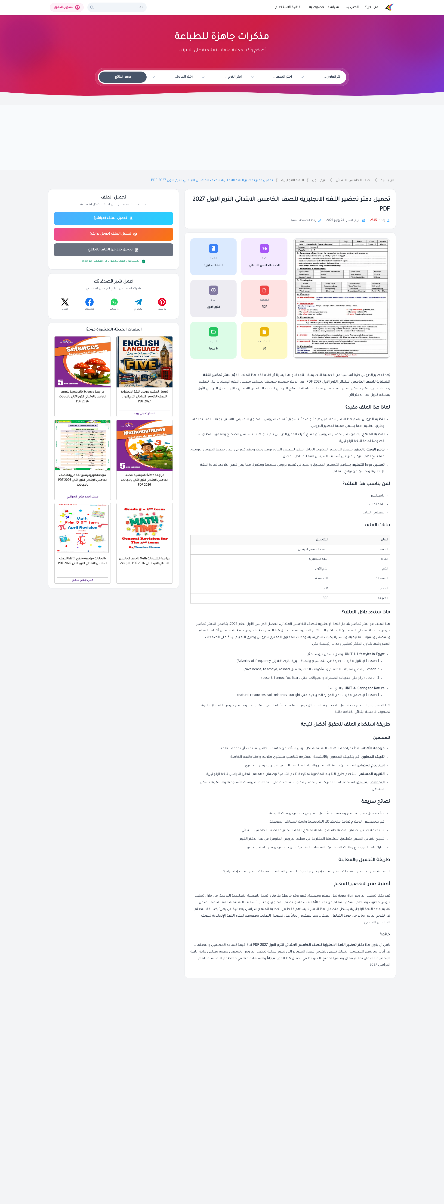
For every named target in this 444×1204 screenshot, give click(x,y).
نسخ (294, 220)
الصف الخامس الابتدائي (354, 180)
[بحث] (92, 7)
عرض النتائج (123, 77)
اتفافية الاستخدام (288, 7)
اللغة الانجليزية (292, 180)
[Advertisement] (222, 137)
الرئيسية (387, 180)
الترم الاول (319, 180)
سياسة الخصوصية (324, 7)
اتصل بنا (352, 7)
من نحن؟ (371, 7)
